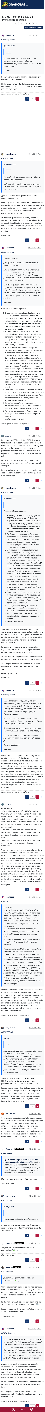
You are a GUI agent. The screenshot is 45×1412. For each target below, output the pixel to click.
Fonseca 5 (9, 1267)
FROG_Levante (10, 1114)
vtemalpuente (10, 154)
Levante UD (6, 23)
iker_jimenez (10, 1028)
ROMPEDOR (9, 35)
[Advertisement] (22, 124)
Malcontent (9, 1149)
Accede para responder (33, 27)
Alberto (8, 436)
